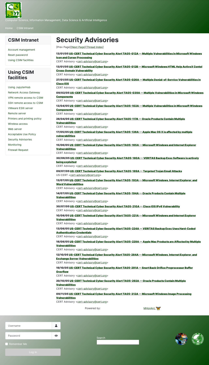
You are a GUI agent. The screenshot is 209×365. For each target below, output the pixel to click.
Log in (33, 352)
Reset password (18, 54)
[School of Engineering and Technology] (181, 338)
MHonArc (150, 308)
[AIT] (198, 338)
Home (9, 28)
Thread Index (95, 47)
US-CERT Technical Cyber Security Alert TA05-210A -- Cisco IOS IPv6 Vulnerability (125, 206)
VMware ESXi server (20, 108)
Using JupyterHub (19, 87)
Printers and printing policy (24, 118)
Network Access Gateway (24, 92)
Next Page (78, 47)
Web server (15, 129)
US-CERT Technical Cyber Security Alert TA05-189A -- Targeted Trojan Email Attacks (126, 171)
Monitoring (14, 144)
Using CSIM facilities (20, 60)
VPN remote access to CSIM (25, 97)
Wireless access (18, 123)
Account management (21, 49)
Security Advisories (20, 139)
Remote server (17, 113)
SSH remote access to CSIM (25, 102)
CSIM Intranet (25, 28)
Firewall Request (18, 149)
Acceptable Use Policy (22, 134)
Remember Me (18, 344)
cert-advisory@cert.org (92, 61)
